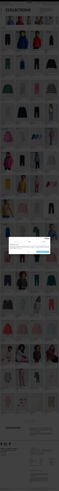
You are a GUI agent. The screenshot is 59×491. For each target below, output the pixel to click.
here (35, 247)
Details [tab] (29, 241)
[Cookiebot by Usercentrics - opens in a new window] (45, 238)
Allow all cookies (42, 251)
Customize (29, 251)
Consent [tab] (15, 241)
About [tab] (43, 241)
